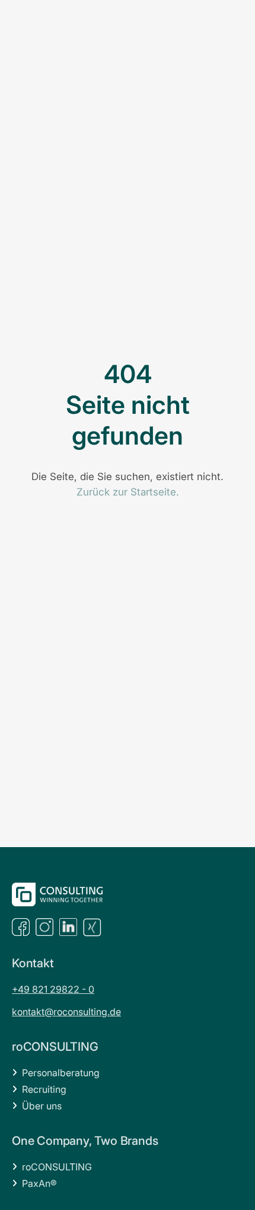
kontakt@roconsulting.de (66, 1012)
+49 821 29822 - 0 (53, 989)
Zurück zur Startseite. (127, 492)
